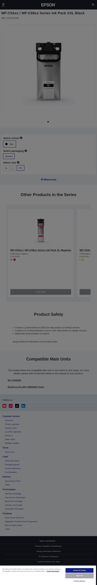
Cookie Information (52, 571)
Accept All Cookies (79, 570)
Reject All (79, 575)
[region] (48, 575)
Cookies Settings (79, 581)
